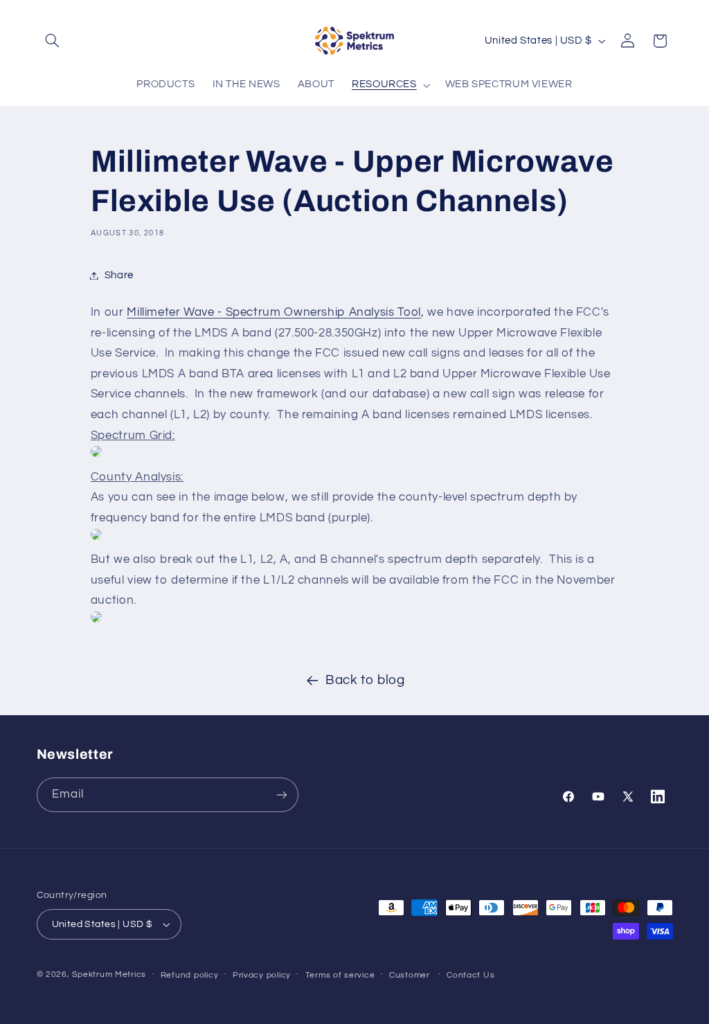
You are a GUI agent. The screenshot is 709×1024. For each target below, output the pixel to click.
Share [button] (119, 275)
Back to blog (365, 680)
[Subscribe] (281, 794)
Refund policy (190, 975)
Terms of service (340, 975)
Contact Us (470, 975)
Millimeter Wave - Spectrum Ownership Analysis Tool (274, 312)
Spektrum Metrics (109, 974)
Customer (409, 975)
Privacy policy (262, 975)
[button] (53, 41)
